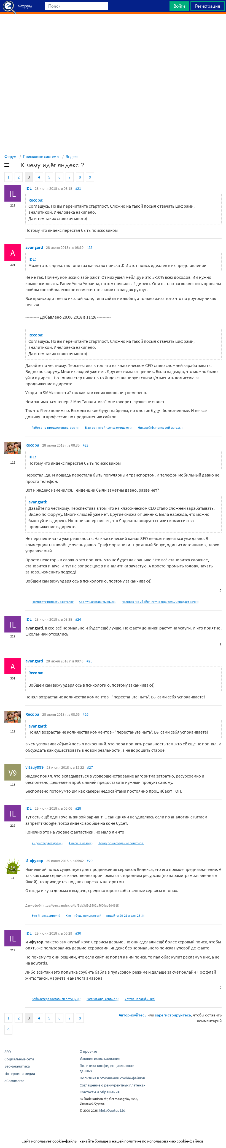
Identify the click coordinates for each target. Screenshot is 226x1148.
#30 (78, 933)
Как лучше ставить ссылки (98, 602)
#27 (90, 767)
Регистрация (207, 6)
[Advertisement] (113, 27)
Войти (179, 6)
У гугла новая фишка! (140, 999)
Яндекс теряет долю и (47, 843)
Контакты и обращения (100, 1092)
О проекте (88, 1051)
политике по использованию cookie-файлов (163, 1141)
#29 (90, 860)
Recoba (32, 445)
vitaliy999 (34, 767)
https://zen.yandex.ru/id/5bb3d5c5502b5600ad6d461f (80, 905)
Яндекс (72, 156)
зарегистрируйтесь (173, 1015)
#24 (78, 619)
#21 (78, 188)
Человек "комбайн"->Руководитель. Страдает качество (162, 602)
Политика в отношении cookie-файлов (112, 1077)
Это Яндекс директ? (46, 915)
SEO (7, 1051)
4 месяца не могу (81, 843)
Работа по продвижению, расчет (56, 427)
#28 (78, 808)
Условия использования (100, 1058)
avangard (34, 247)
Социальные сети (19, 1059)
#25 (89, 661)
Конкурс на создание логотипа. (121, 843)
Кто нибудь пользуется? (83, 915)
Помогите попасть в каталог (53, 602)
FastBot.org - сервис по (103, 999)
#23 (85, 445)
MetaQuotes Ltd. (112, 1110)
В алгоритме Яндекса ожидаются (109, 427)
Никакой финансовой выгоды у (161, 427)
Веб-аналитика (17, 1066)
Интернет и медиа (19, 1073)
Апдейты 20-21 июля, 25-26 (125, 915)
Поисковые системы (41, 156)
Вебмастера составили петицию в (56, 999)
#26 (85, 714)
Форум (10, 156)
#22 (89, 247)
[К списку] (16, 166)
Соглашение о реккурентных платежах (112, 1085)
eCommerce (14, 1080)
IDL (28, 188)
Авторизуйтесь (133, 1015)
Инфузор (34, 860)
